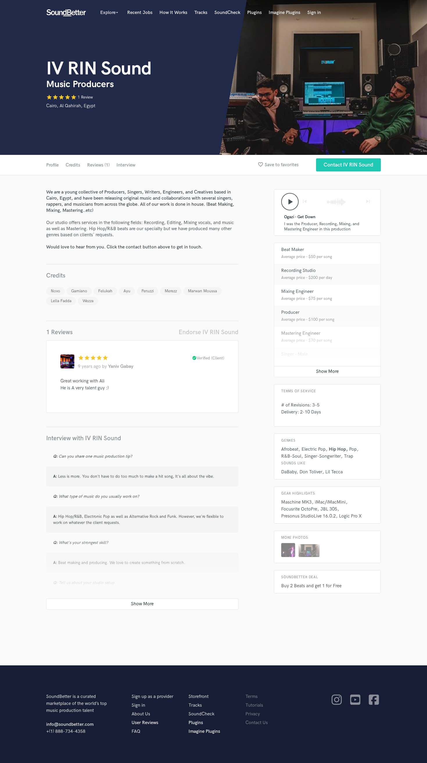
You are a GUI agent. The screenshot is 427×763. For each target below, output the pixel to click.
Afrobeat (289, 449)
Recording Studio (298, 270)
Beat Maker (292, 249)
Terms (251, 696)
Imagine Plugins (284, 12)
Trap (348, 456)
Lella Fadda (61, 300)
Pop (353, 449)
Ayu (126, 291)
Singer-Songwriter (322, 456)
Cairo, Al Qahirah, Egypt (70, 106)
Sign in (314, 12)
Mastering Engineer (300, 333)
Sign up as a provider (152, 696)
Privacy (252, 714)
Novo (55, 291)
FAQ (136, 731)
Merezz (171, 291)
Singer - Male (294, 354)
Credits (73, 165)
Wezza (88, 300)
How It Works (173, 12)
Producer (290, 312)
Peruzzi (147, 291)
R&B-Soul (291, 456)
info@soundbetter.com (70, 724)
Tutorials (254, 705)
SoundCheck (227, 12)
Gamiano (79, 291)
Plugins (254, 12)
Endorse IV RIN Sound (208, 332)
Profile (52, 165)
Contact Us (256, 723)
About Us (141, 714)
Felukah (105, 291)
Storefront (199, 696)
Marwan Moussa (202, 291)
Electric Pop (314, 449)
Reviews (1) (98, 165)
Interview (125, 165)
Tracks (200, 12)
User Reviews (145, 723)
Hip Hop (337, 449)
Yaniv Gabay (120, 366)
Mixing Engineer (297, 291)
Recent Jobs (139, 12)
